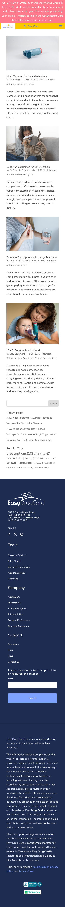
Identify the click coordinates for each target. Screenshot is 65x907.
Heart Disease (26, 462)
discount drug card (20, 458)
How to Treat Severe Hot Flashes (25, 429)
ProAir (31, 84)
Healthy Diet (49, 463)
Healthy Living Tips (24, 174)
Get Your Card (31, 26)
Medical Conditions (24, 358)
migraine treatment (14, 468)
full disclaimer (40, 867)
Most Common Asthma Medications (26, 76)
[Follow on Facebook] (9, 534)
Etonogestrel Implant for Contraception (28, 440)
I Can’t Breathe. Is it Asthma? (23, 350)
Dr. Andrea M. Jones (19, 79)
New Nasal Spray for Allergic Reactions (29, 418)
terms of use (26, 871)
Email (10, 678)
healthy (39, 463)
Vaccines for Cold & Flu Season (24, 423)
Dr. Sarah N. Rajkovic (19, 170)
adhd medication (42, 468)
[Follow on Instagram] (21, 534)
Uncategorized (49, 358)
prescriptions (19, 453)
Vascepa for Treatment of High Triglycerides (31, 434)
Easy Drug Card (17, 353)
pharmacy (42, 454)
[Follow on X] (15, 534)
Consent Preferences (19, 620)
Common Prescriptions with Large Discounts (31, 257)
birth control (28, 468)
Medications (21, 84)
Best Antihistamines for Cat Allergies (28, 167)
